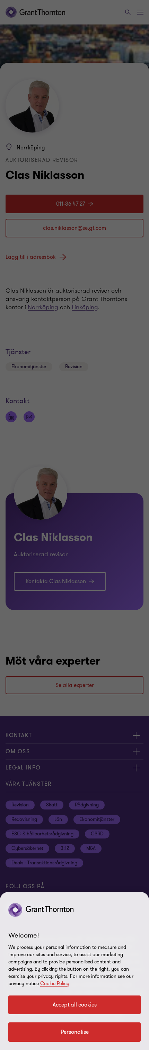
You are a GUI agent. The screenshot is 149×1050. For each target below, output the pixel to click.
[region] (74, 971)
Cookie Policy (54, 983)
